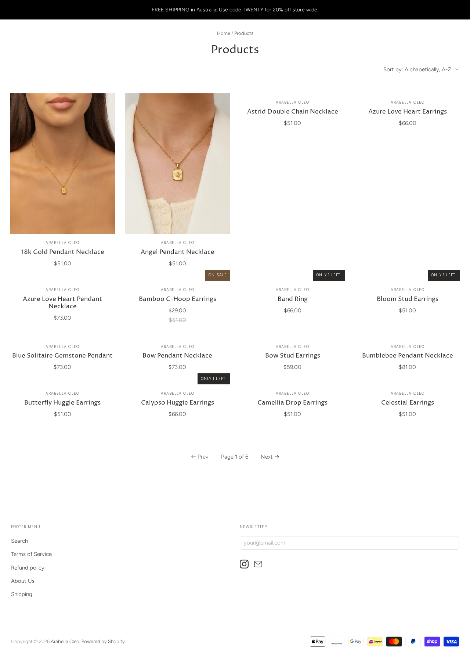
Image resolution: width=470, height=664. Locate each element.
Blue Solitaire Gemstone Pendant (62, 356)
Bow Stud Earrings (292, 356)
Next (267, 456)
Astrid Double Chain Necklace (292, 112)
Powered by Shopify (103, 641)
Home (223, 33)
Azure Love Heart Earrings (407, 112)
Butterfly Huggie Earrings (62, 403)
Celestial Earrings (407, 403)
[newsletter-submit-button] (452, 542)
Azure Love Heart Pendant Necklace (62, 303)
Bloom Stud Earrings (407, 299)
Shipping (21, 594)
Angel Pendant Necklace (177, 252)
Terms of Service (31, 554)
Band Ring (293, 299)
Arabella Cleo (62, 242)
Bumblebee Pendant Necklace (407, 356)
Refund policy (27, 567)
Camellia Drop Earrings (292, 403)
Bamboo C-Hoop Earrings (177, 299)
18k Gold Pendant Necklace (62, 252)
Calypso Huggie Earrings (177, 403)
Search (19, 541)
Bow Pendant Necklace (177, 356)
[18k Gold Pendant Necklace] (62, 163)
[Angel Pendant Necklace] (177, 163)
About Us (23, 581)
